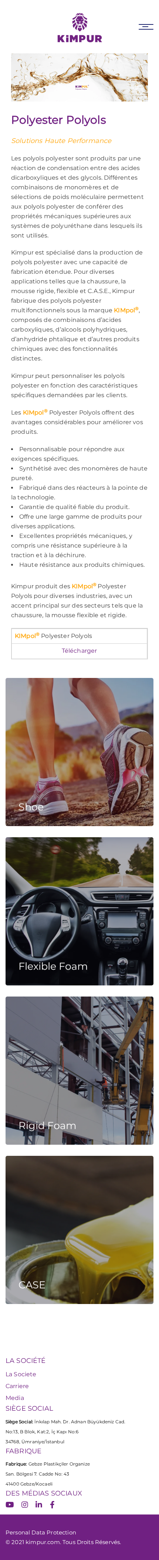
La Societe (21, 1374)
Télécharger (79, 650)
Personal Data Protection (41, 1532)
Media (15, 1397)
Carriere (17, 1386)
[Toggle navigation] (146, 27)
